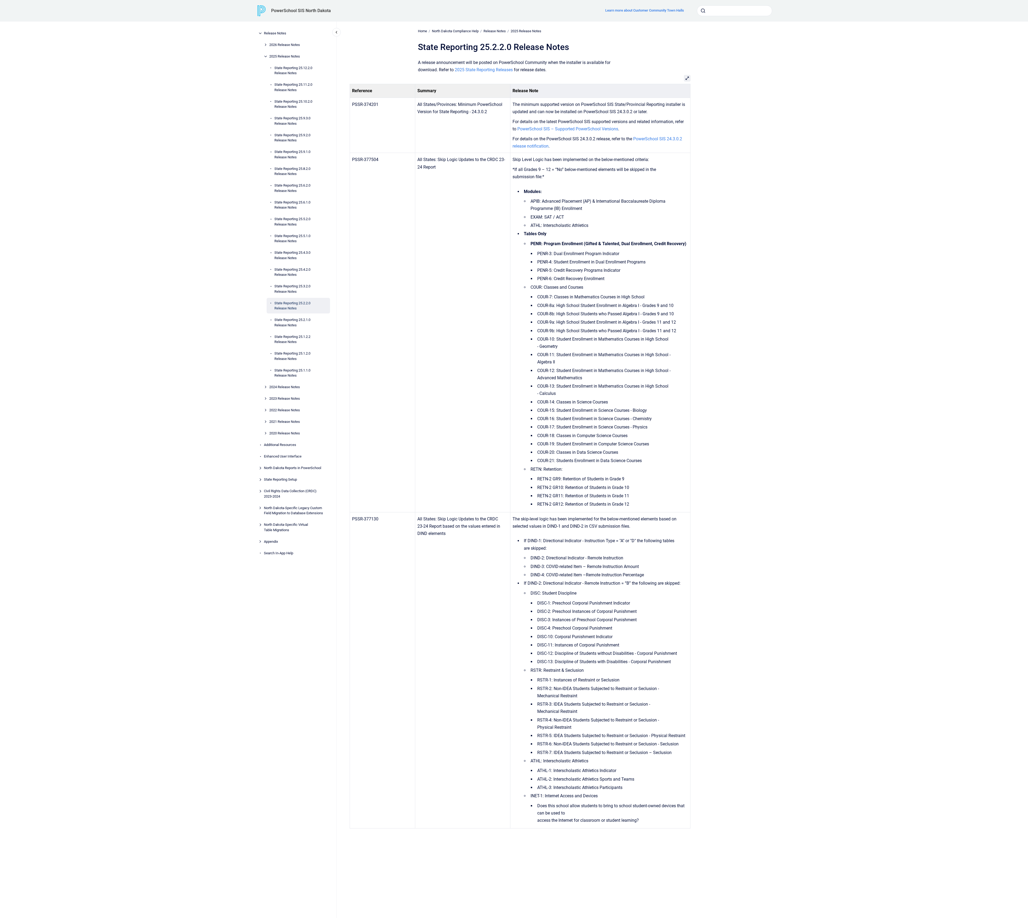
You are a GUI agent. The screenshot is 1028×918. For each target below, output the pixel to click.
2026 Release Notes (284, 45)
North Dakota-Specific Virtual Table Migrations (286, 527)
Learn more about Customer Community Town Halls (644, 10)
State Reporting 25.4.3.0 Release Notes (292, 255)
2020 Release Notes (284, 433)
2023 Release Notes (284, 399)
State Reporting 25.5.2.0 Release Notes (292, 221)
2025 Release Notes (284, 56)
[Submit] (703, 10)
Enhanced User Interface (283, 456)
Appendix (271, 542)
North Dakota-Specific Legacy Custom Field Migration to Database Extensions (293, 510)
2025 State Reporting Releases (484, 69)
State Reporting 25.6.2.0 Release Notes (292, 188)
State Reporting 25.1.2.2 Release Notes (292, 339)
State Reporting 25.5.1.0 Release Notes (292, 238)
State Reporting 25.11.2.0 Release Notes (293, 87)
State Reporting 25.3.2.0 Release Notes (292, 289)
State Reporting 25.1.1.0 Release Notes (292, 373)
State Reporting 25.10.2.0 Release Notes (293, 104)
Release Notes (275, 33)
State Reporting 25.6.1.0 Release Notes (292, 205)
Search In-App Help (278, 553)
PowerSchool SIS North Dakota (301, 10)
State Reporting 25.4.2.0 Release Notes (292, 272)
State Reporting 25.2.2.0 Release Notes (292, 305)
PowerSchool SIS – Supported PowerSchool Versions (567, 128)
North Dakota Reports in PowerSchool (292, 468)
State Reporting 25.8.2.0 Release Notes (292, 171)
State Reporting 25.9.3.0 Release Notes (292, 121)
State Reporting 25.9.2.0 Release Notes (292, 137)
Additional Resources (280, 445)
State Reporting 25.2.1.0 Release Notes (292, 322)
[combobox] (734, 11)
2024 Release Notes (284, 387)
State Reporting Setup (280, 479)
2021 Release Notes (284, 422)
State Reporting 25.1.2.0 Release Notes (292, 356)
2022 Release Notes (284, 410)
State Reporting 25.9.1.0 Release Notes (292, 154)
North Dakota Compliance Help (455, 31)
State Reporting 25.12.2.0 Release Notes (293, 70)
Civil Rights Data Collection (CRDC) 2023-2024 (290, 493)
